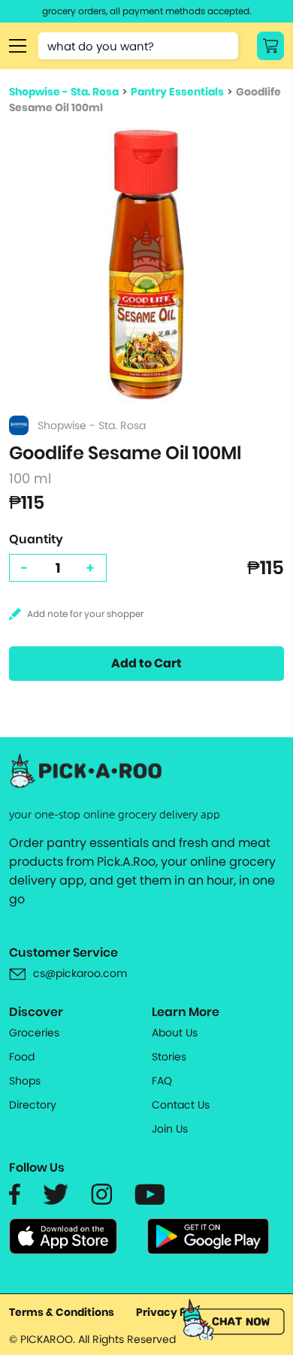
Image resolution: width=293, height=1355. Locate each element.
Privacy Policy (174, 1312)
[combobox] (138, 45)
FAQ (162, 1080)
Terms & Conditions (61, 1312)
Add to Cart (146, 663)
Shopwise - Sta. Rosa (64, 91)
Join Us (170, 1128)
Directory (32, 1104)
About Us (175, 1032)
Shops (25, 1080)
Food (22, 1056)
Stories (169, 1056)
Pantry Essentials (177, 91)
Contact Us (181, 1104)
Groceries (34, 1032)
